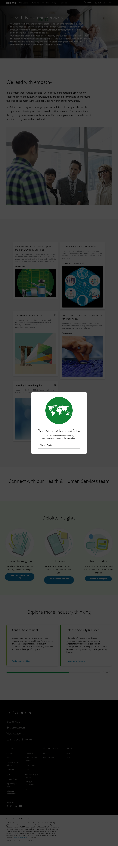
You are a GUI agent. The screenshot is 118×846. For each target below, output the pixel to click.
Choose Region (46, 445)
